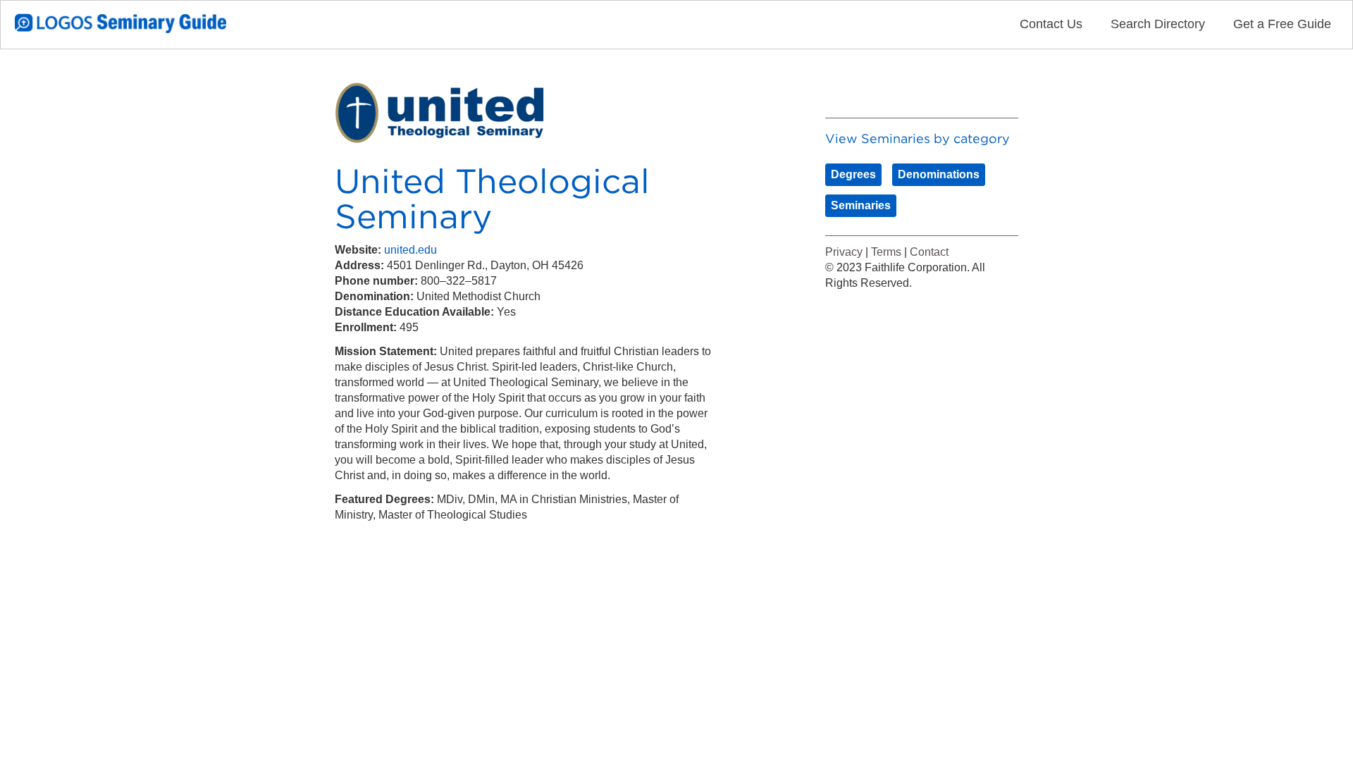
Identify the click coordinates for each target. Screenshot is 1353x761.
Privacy (844, 252)
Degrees (853, 174)
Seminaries (861, 205)
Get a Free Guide (1282, 24)
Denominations (939, 174)
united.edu (410, 250)
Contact (929, 252)
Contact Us (1051, 24)
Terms (886, 252)
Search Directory (1158, 24)
